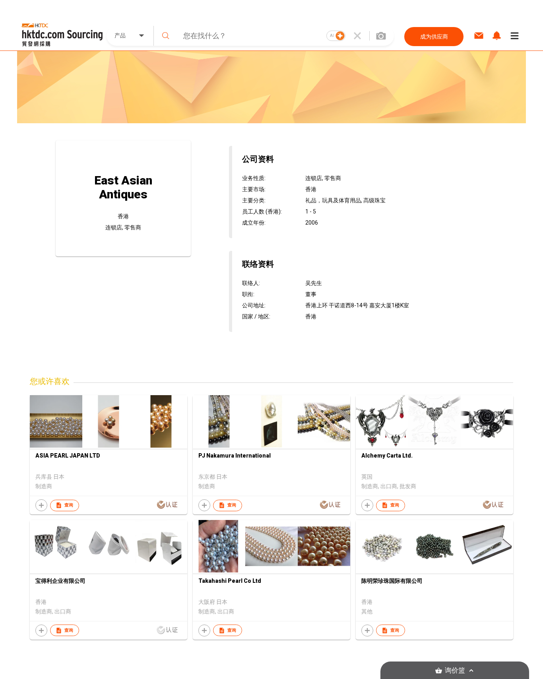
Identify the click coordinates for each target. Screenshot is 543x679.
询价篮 (455, 670)
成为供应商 (434, 36)
